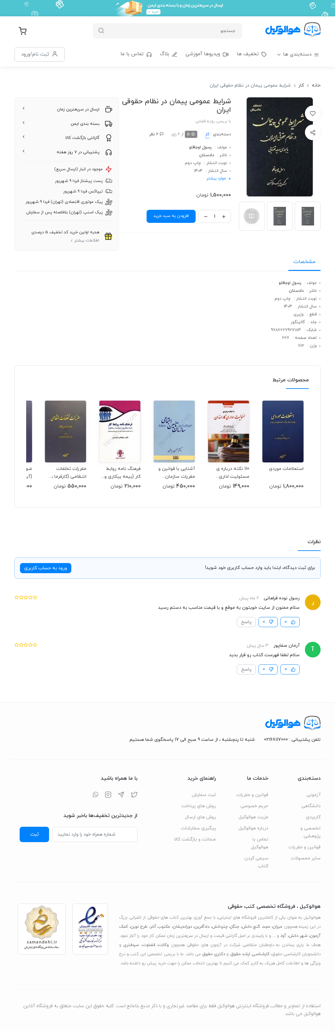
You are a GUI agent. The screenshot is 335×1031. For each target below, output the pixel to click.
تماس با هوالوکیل (259, 843)
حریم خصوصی (254, 806)
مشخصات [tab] (304, 261)
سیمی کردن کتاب (256, 862)
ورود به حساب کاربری (45, 568)
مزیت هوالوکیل (253, 817)
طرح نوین (139, 927)
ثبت (34, 834)
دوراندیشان (182, 927)
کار (301, 85)
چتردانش (220, 927)
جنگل (234, 927)
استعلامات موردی (286, 469)
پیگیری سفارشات (198, 828)
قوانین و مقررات (305, 847)
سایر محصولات (306, 858)
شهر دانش (298, 936)
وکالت (163, 945)
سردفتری (131, 945)
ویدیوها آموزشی (202, 54)
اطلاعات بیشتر (86, 240)
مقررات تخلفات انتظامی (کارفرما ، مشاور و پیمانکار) (69, 473)
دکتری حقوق (213, 954)
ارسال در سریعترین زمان (78, 109)
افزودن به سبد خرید (171, 216)
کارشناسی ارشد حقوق (250, 954)
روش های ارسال (200, 817)
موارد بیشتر (216, 178)
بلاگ (164, 54)
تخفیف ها (248, 54)
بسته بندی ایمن (85, 124)
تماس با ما (132, 54)
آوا (283, 936)
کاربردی (313, 817)
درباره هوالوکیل (253, 828)
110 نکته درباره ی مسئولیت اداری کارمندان (232, 473)
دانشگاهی (311, 806)
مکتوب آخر (160, 927)
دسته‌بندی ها (297, 54)
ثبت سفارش (204, 795)
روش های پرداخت (198, 806)
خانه (316, 85)
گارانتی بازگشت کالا (82, 138)
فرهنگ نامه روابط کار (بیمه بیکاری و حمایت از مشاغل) (122, 473)
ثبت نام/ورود (35, 54)
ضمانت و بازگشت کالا (195, 839)
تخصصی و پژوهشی (310, 832)
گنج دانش (251, 927)
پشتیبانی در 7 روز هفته (78, 152)
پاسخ (246, 622)
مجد (266, 927)
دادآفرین (201, 927)
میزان (277, 927)
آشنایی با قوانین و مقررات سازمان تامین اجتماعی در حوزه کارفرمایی (176, 473)
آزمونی (314, 795)
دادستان (206, 155)
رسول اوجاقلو (200, 147)
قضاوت (148, 945)
